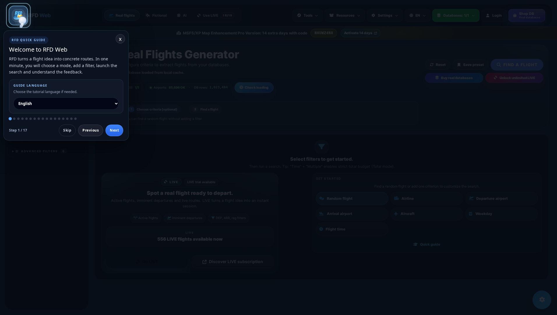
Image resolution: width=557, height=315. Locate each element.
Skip (67, 130)
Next (114, 130)
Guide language (30, 85)
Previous (90, 130)
